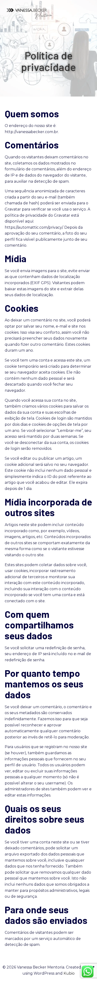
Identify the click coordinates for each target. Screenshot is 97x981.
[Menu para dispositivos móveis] (89, 13)
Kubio (69, 973)
